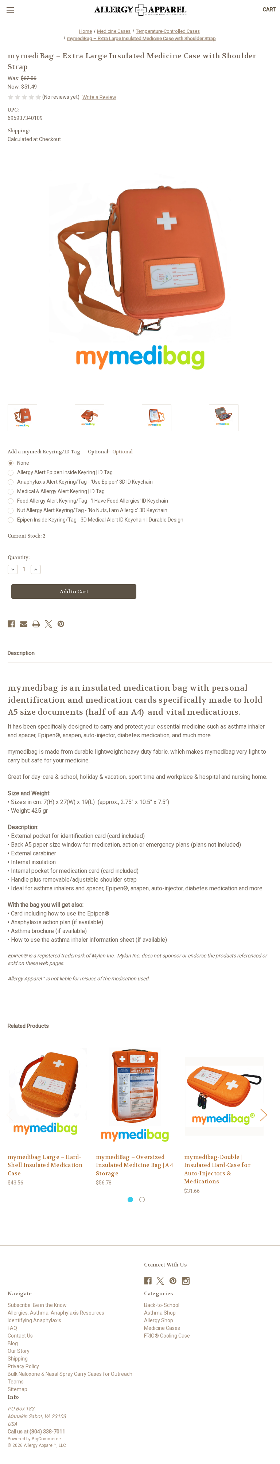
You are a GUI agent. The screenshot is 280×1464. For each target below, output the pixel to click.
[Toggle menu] (10, 10)
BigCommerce (46, 1438)
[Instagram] (186, 1281)
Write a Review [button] (99, 97)
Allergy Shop (158, 1320)
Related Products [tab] (28, 1026)
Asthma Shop (160, 1313)
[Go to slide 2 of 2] (142, 1199)
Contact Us (20, 1336)
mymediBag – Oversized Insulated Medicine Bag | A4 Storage (134, 1165)
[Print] (36, 624)
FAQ (12, 1328)
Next (263, 1114)
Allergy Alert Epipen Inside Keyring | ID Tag (65, 472)
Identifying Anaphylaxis (34, 1320)
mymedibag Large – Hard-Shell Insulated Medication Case (45, 1165)
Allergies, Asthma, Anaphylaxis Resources (56, 1313)
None (23, 463)
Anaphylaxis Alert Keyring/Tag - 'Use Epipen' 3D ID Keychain (85, 482)
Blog (13, 1343)
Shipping (18, 1359)
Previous (9, 1114)
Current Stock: (27, 536)
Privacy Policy (23, 1366)
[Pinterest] (61, 624)
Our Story (19, 1351)
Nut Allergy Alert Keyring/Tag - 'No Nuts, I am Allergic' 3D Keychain (92, 510)
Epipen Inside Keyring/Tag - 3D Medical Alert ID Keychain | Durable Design (100, 520)
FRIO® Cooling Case (167, 1336)
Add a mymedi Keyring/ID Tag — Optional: (70, 452)
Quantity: (19, 557)
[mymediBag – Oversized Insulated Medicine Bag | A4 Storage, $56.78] (136, 1096)
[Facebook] (11, 624)
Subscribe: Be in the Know (37, 1305)
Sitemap (17, 1389)
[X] (48, 624)
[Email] (23, 624)
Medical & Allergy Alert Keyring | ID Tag (61, 491)
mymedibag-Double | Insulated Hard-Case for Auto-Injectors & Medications (217, 1169)
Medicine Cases (162, 1328)
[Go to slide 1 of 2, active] (130, 1199)
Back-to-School (161, 1305)
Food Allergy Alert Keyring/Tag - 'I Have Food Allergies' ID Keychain (92, 501)
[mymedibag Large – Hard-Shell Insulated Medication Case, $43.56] (48, 1096)
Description (21, 653)
